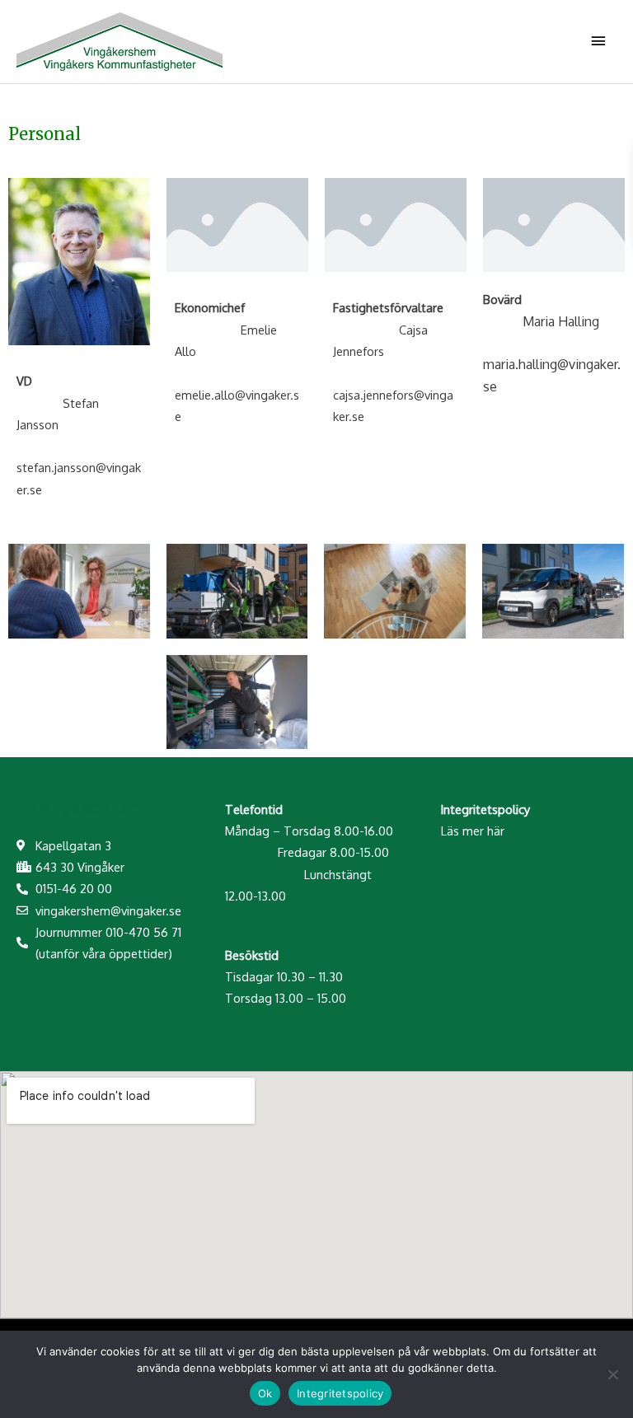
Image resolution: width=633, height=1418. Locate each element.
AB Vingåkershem (79, 808)
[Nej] (612, 1374)
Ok (265, 1393)
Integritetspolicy (340, 1393)
